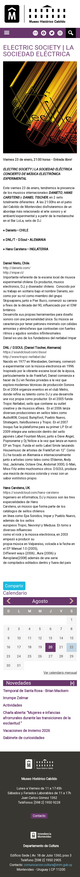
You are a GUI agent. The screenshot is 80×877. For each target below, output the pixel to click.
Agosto (40, 601)
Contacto (39, 816)
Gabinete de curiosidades (24, 738)
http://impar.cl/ (13, 273)
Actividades (12, 705)
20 (50, 647)
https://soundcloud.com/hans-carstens (31, 493)
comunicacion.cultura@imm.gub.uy (48, 865)
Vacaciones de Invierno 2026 (26, 730)
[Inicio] (35, 14)
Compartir (14, 585)
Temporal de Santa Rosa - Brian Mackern (36, 691)
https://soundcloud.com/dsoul (24, 352)
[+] (72, 683)
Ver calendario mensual (60, 673)
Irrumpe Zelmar (15, 698)
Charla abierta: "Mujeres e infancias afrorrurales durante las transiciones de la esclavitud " (37, 717)
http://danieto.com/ (17, 268)
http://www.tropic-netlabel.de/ (24, 357)
